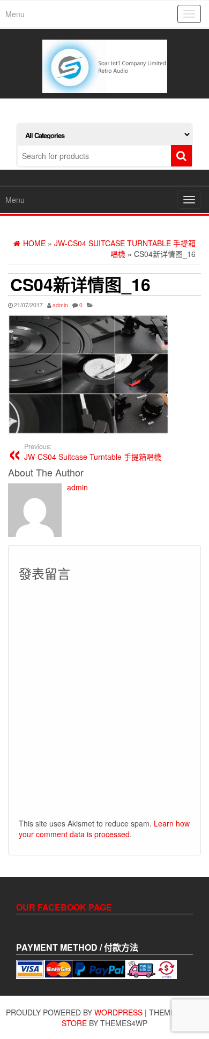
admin (60, 305)
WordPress (118, 1012)
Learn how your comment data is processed (104, 828)
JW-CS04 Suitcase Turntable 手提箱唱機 (92, 452)
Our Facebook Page (64, 907)
